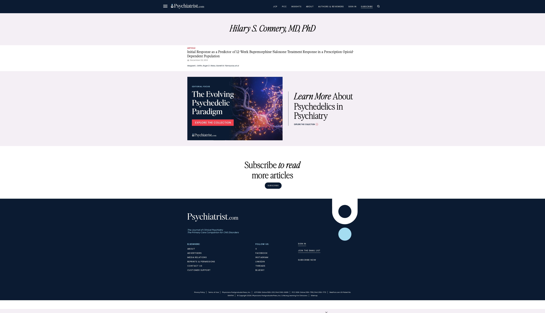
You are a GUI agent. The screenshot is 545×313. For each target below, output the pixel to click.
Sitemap (314, 295)
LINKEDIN (260, 261)
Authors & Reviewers (331, 6)
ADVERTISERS (194, 253)
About (310, 6)
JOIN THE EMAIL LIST (309, 250)
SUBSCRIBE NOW (307, 259)
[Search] (378, 7)
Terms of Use (213, 292)
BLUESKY (260, 270)
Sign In (352, 6)
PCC (284, 6)
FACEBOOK (261, 253)
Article (191, 48)
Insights (296, 6)
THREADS (260, 265)
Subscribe (367, 6)
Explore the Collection (304, 124)
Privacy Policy (199, 292)
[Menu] (165, 6)
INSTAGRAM (261, 257)
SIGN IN (302, 243)
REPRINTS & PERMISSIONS (201, 261)
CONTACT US (194, 265)
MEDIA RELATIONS (197, 257)
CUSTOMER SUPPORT (199, 270)
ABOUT (191, 248)
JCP (275, 6)
